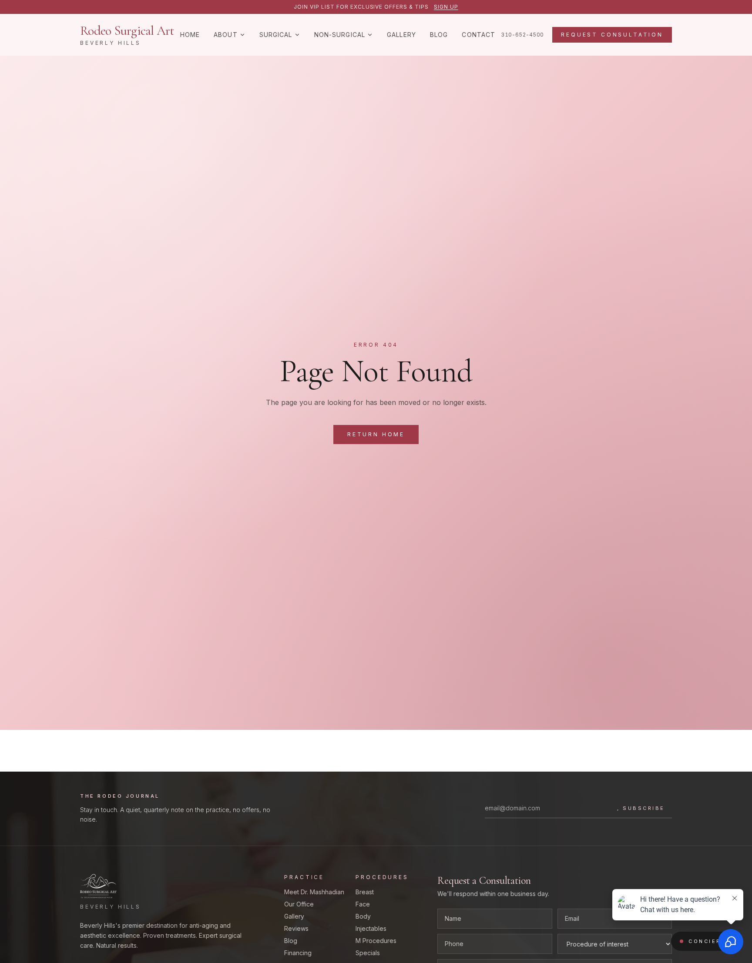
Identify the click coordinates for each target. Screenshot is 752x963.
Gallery (401, 34)
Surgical (275, 34)
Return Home (376, 434)
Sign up (446, 6)
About (226, 34)
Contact (478, 34)
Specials (368, 952)
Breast (365, 892)
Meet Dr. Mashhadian (314, 892)
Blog (439, 34)
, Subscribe (641, 808)
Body (363, 916)
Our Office (299, 904)
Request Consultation (612, 34)
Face (363, 904)
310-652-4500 (522, 34)
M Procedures (376, 940)
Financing (298, 952)
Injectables (371, 928)
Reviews (296, 928)
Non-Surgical (339, 34)
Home (190, 34)
